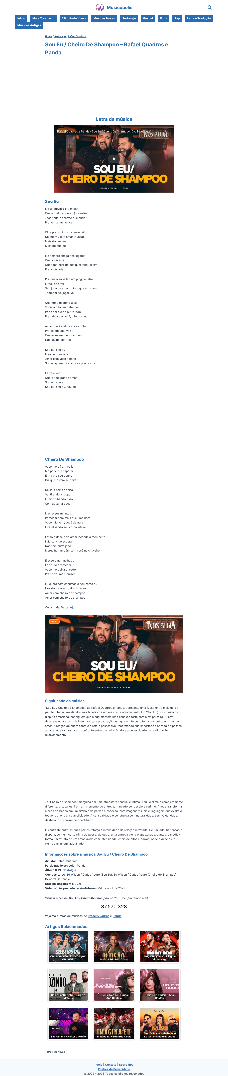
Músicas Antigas (29, 25)
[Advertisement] (114, 85)
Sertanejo (129, 18)
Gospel (148, 18)
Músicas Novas (104, 18)
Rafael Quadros (98, 916)
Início (21, 18)
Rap (177, 18)
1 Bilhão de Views (74, 18)
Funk (163, 18)
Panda (117, 916)
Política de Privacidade (114, 1069)
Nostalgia (69, 870)
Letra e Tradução (199, 18)
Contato (110, 1064)
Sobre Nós (126, 1064)
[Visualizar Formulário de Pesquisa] (209, 7)
